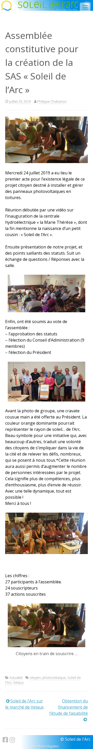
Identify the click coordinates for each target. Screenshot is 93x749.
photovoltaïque (54, 677)
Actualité (16, 677)
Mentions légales (45, 746)
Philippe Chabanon (52, 101)
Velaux (18, 682)
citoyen (35, 677)
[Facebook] (6, 739)
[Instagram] (12, 739)
